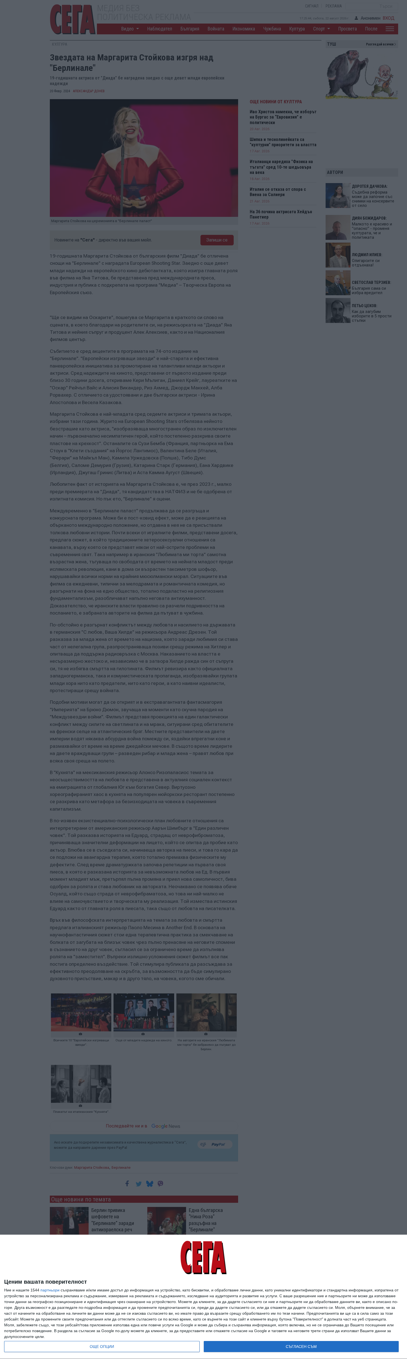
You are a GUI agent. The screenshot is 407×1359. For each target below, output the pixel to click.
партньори (50, 1290)
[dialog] (203, 1297)
